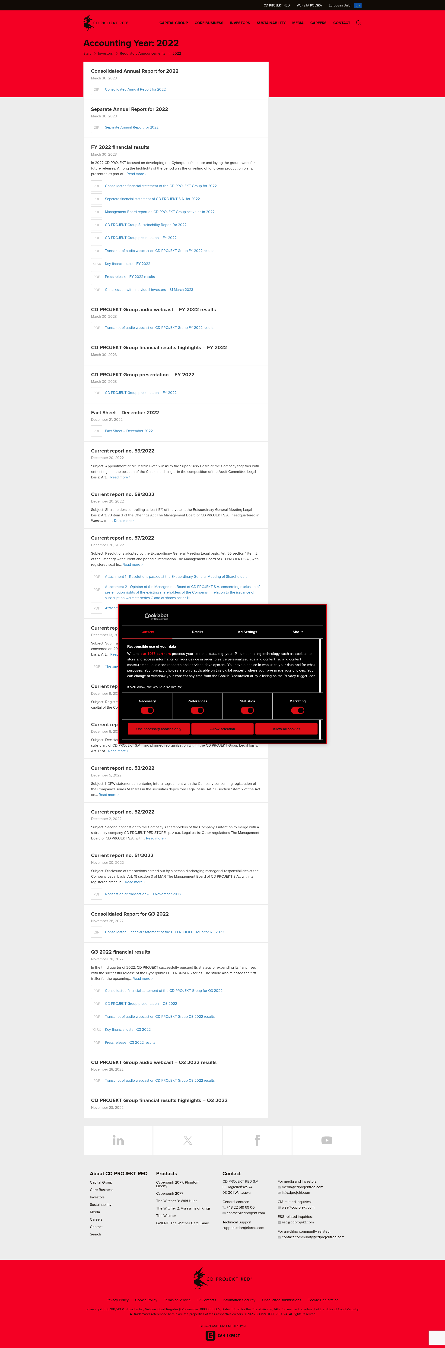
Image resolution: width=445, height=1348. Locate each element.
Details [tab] (197, 632)
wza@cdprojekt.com (298, 1207)
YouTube (326, 1140)
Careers (318, 23)
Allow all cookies (286, 729)
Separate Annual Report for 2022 (129, 109)
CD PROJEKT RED (105, 22)
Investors (240, 23)
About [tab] (297, 632)
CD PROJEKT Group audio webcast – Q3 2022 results (154, 1062)
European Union (340, 5)
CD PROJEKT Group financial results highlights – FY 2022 (159, 347)
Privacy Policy (117, 1300)
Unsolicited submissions (281, 1300)
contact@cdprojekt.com (245, 1213)
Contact (341, 23)
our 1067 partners (155, 654)
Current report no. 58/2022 (122, 494)
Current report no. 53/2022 (122, 768)
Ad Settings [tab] (247, 632)
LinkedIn (118, 1140)
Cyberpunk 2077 (169, 1193)
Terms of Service (177, 1300)
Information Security (239, 1300)
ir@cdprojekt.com (295, 1192)
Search (359, 23)
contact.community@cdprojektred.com (312, 1237)
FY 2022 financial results (120, 147)
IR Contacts (206, 1300)
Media (298, 23)
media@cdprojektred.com (302, 1187)
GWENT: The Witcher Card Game (182, 1223)
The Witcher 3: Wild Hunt (176, 1201)
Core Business (209, 23)
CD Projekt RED (277, 5)
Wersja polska (309, 5)
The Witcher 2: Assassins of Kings (183, 1208)
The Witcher (166, 1216)
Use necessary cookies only (158, 729)
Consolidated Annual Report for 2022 (134, 71)
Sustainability (271, 23)
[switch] (197, 710)
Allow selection (222, 729)
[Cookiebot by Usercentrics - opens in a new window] (148, 616)
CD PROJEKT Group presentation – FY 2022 (142, 374)
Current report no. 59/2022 (122, 451)
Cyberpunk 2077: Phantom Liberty (177, 1184)
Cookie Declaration (323, 1300)
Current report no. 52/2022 (122, 812)
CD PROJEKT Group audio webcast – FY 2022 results (153, 309)
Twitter (187, 1140)
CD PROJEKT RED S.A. (240, 1181)
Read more (135, 174)
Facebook (257, 1140)
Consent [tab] (147, 632)
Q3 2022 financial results (120, 952)
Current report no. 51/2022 (122, 855)
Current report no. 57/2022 (122, 538)
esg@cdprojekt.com (297, 1222)
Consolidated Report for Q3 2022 (130, 914)
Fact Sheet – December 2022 (125, 412)
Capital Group (173, 23)
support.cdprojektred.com (243, 1228)
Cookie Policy (146, 1300)
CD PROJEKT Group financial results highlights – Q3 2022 (159, 1100)
